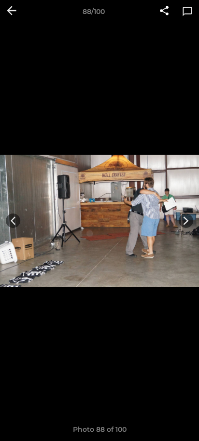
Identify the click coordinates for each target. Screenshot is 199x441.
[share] (164, 11)
